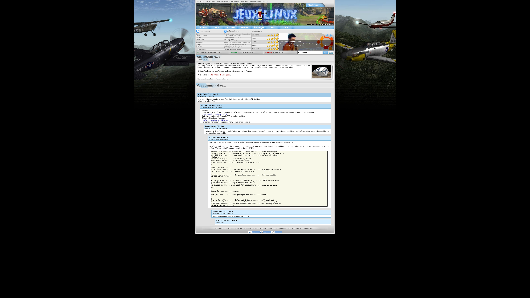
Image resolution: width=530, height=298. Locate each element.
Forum (286, 27)
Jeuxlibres (200, 1)
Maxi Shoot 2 (200, 39)
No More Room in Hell (230, 41)
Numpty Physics (201, 49)
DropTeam (199, 46)
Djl (207, 1)
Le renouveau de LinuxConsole (233, 35)
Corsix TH (199, 44)
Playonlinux (213, 1)
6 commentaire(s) (222, 79)
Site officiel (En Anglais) (220, 75)
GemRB (198, 37)
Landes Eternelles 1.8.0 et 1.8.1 (233, 37)
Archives (230, 27)
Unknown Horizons (201, 35)
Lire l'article (329, 45)
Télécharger (258, 27)
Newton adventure (201, 41)
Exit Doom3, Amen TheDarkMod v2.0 (235, 44)
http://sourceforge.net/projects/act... (215, 114)
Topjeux (222, 1)
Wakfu (198, 48)
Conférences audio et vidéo (290, 42)
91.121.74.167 (278, 52)
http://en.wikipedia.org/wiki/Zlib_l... (215, 120)
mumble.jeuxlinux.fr (245, 52)
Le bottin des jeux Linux (235, 1)
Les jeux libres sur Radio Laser (233, 46)
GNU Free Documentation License (280, 229)
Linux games (250, 1)
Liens (272, 27)
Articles (244, 27)
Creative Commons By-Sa (304, 229)
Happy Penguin (262, 1)
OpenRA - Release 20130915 (232, 49)
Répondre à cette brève (206, 79)
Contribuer (313, 5)
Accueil (203, 27)
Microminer (199, 42)
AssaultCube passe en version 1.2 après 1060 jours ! (237, 43)
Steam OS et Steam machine (232, 48)
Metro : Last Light (229, 39)
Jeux (217, 27)
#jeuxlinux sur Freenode (210, 52)
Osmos (198, 34)
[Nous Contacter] (331, 53)
